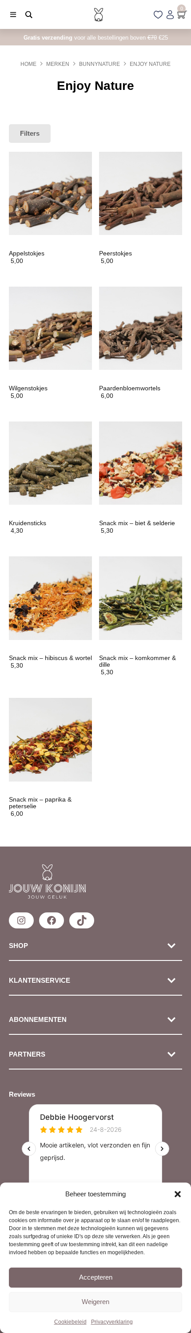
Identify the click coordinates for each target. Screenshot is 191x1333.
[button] (177, 1194)
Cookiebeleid (70, 1322)
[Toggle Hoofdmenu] (10, 14)
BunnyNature (99, 64)
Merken (57, 64)
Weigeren (95, 1301)
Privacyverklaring (112, 1322)
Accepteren (95, 1277)
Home (28, 64)
